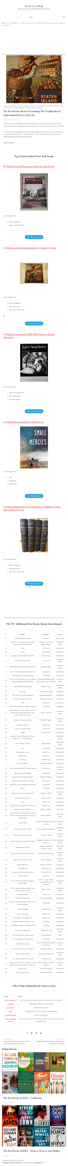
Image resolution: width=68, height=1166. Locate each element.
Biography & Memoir (17, 106)
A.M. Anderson (16, 119)
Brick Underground (10, 1000)
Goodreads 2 (11, 1007)
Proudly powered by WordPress (12, 1163)
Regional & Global (19, 108)
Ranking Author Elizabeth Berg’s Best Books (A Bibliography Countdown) (50, 1042)
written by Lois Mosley (31, 166)
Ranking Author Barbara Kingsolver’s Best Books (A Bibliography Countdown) (16, 1042)
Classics (26, 106)
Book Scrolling (34, 6)
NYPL (10, 1011)
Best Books (6, 106)
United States (39, 108)
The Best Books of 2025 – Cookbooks (22, 1098)
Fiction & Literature (42, 106)
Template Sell (38, 1163)
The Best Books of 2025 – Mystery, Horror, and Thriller (31, 1151)
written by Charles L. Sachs (31, 248)
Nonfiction (10, 108)
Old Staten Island (10, 1015)
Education (33, 106)
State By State (30, 108)
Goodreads (10, 1004)
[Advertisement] (34, 42)
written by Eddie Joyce (25, 422)
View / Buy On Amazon (34, 237)
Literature (57, 106)
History (51, 106)
